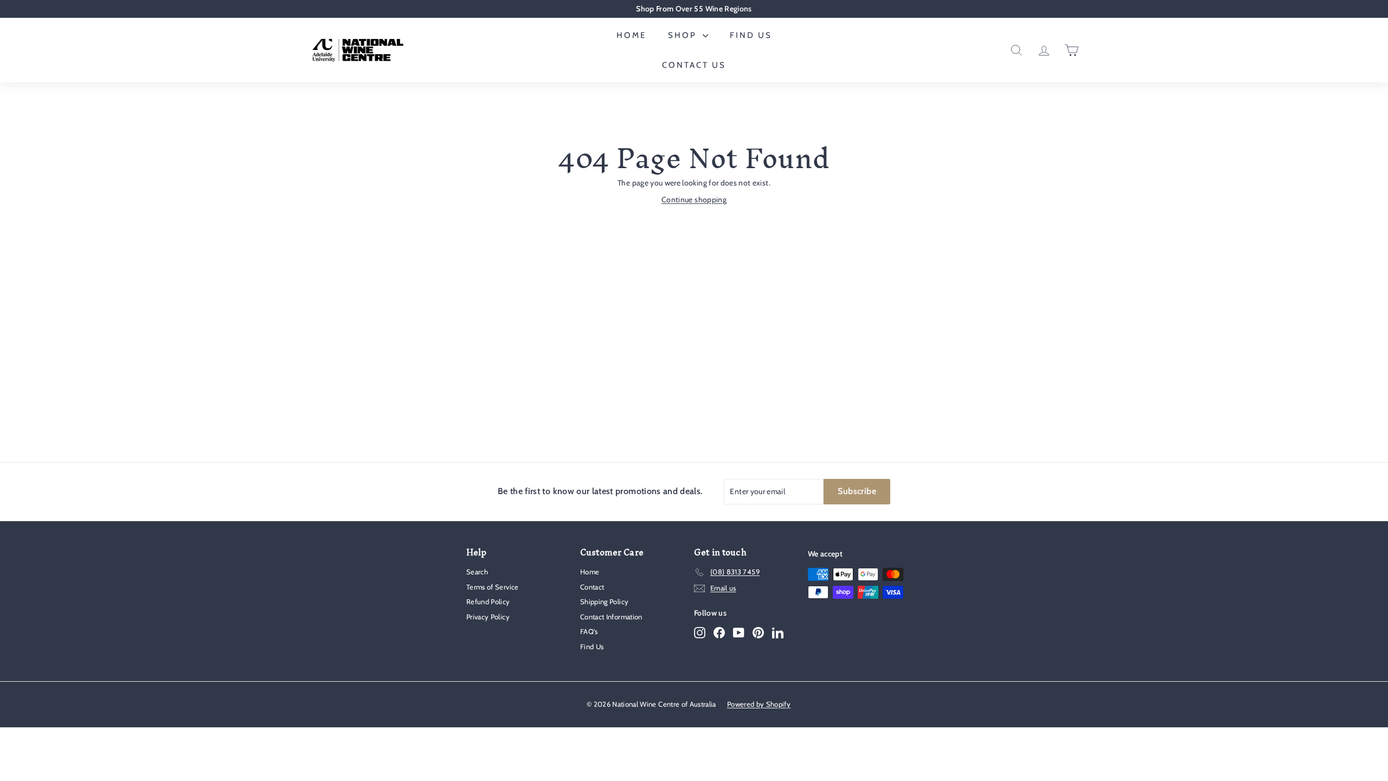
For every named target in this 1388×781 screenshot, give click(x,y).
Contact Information (611, 616)
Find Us (751, 35)
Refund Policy (488, 601)
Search (477, 571)
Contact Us (694, 65)
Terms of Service (492, 586)
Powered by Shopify (759, 704)
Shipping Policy (604, 601)
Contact (592, 586)
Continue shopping (694, 199)
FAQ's (589, 631)
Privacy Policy (488, 616)
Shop (684, 35)
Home (631, 35)
